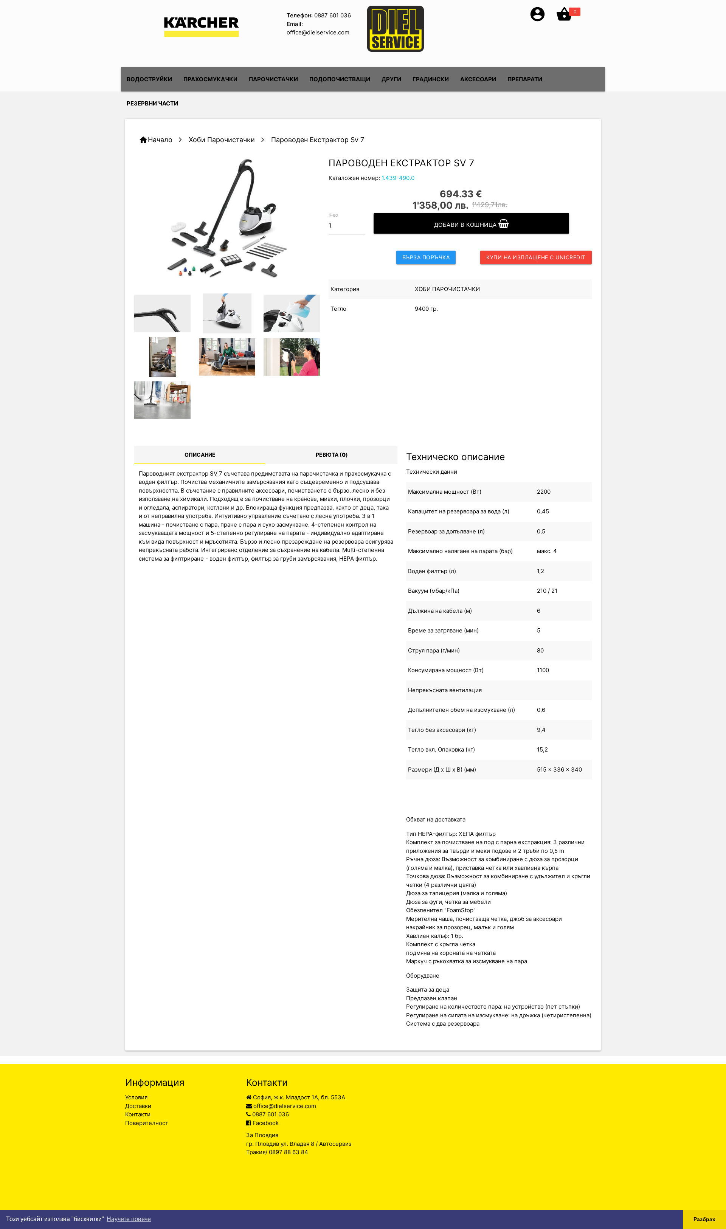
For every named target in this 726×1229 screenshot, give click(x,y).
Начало (160, 140)
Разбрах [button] (704, 1219)
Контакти (137, 1114)
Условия (136, 1097)
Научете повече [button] (129, 1219)
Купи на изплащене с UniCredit (536, 257)
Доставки (138, 1106)
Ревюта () (332, 454)
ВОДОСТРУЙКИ (149, 79)
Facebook (265, 1123)
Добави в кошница (466, 224)
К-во (333, 214)
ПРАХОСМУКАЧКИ (210, 79)
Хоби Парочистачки (222, 140)
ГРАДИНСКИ (431, 79)
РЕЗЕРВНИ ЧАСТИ (152, 103)
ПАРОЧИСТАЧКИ (273, 79)
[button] (537, 20)
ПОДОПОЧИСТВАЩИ (339, 79)
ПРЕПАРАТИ (524, 79)
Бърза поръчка (426, 257)
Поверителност (146, 1123)
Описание (200, 454)
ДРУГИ (391, 79)
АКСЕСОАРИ (478, 79)
